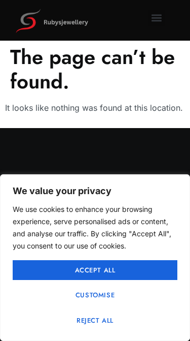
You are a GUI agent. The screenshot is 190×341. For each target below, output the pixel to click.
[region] (95, 257)
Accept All (95, 270)
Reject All (95, 320)
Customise (95, 295)
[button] (156, 18)
